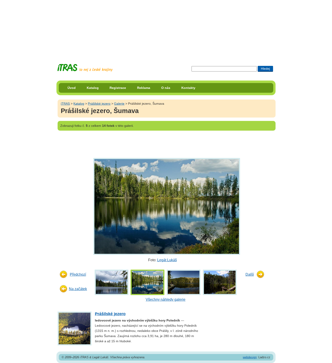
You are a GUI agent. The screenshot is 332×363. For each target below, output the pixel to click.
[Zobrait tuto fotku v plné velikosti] (112, 282)
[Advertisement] (166, 28)
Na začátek (78, 289)
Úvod (72, 88)
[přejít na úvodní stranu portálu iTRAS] (84, 67)
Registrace (118, 88)
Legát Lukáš (167, 260)
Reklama (143, 88)
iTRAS (65, 103)
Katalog (93, 88)
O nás (165, 88)
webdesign (250, 357)
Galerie (119, 103)
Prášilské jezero (99, 103)
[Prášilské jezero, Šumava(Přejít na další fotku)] (166, 206)
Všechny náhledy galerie (165, 299)
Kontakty (188, 88)
